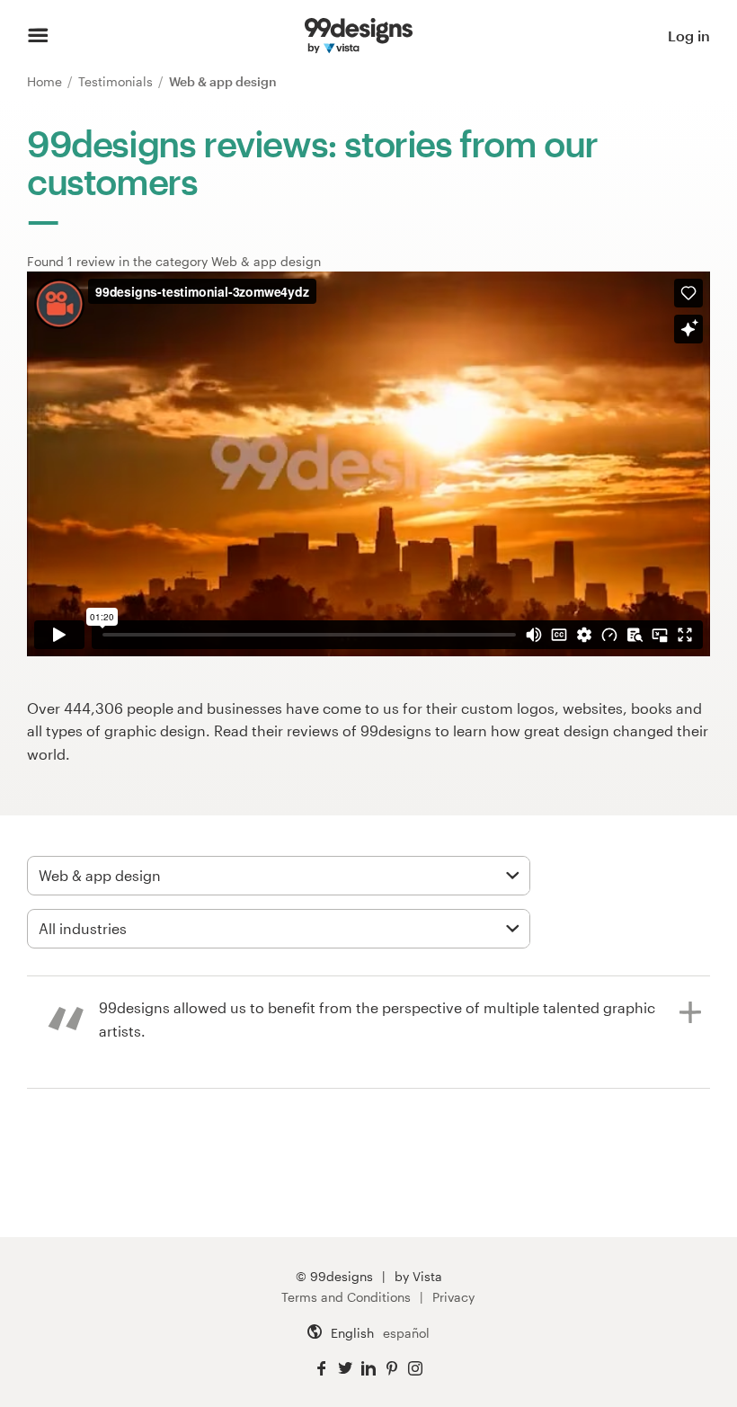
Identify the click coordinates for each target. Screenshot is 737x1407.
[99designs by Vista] (358, 36)
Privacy (453, 1297)
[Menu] (38, 36)
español (406, 1332)
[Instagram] (415, 1368)
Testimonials (117, 81)
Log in (689, 35)
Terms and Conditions (346, 1297)
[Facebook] (322, 1368)
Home (46, 81)
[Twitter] (345, 1368)
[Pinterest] (392, 1368)
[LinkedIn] (368, 1368)
